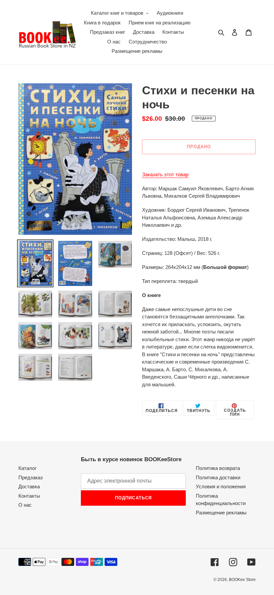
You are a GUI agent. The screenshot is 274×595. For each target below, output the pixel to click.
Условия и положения (221, 486)
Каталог (27, 468)
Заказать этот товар (165, 174)
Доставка (29, 486)
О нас (25, 505)
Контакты (29, 496)
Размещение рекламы (221, 512)
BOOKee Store (242, 579)
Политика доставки (218, 477)
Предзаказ (30, 477)
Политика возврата (218, 468)
